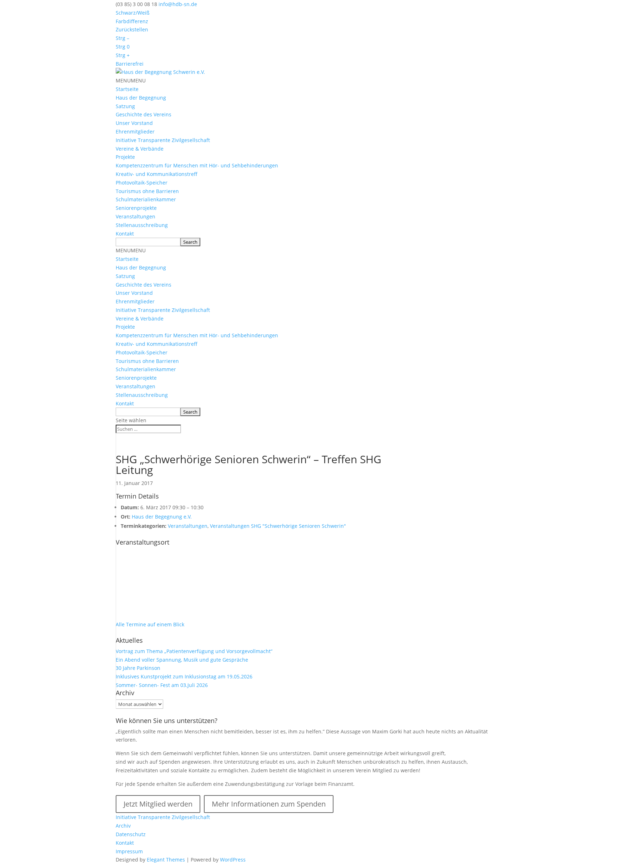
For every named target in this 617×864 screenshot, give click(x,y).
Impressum (129, 851)
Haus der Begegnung (141, 97)
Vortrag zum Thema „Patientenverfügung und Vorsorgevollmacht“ (194, 651)
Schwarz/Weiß (133, 12)
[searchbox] (148, 242)
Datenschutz (131, 834)
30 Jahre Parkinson (138, 668)
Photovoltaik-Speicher (141, 182)
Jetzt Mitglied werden (158, 804)
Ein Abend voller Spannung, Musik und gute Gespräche (182, 659)
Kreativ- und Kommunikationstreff (156, 174)
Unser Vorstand (134, 123)
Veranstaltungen (135, 216)
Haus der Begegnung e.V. (162, 516)
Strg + (123, 55)
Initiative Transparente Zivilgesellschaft (163, 140)
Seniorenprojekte (136, 207)
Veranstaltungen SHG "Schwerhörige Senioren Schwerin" (278, 525)
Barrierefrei (130, 63)
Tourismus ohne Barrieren (147, 191)
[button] (131, 80)
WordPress (233, 859)
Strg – (122, 38)
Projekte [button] (125, 156)
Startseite (127, 89)
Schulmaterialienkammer (146, 199)
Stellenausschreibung (142, 225)
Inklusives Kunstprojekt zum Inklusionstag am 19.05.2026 (184, 676)
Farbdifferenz (132, 21)
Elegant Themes (166, 859)
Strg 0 (123, 46)
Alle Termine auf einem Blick (150, 624)
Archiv (123, 825)
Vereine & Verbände (140, 148)
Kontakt (125, 233)
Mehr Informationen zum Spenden (269, 804)
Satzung (125, 106)
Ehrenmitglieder (135, 131)
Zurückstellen (132, 29)
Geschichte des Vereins (143, 114)
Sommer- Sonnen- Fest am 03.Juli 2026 (162, 685)
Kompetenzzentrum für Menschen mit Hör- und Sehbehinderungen (197, 165)
